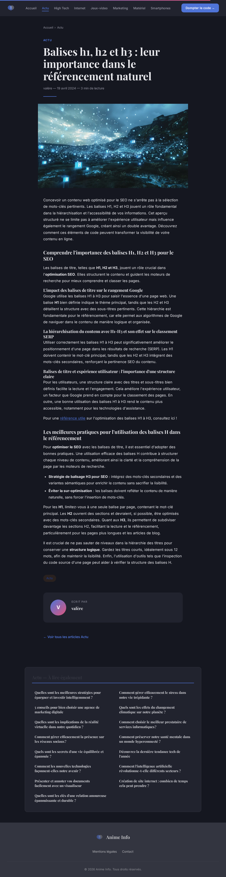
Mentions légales (104, 851)
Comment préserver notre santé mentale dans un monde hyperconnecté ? (154, 739)
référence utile (72, 418)
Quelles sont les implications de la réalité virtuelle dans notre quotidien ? (67, 724)
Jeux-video (99, 8)
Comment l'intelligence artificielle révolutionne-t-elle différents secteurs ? (150, 768)
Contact (128, 851)
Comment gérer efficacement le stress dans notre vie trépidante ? (152, 694)
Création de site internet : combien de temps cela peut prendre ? (153, 783)
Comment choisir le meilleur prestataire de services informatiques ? (152, 724)
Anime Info (118, 837)
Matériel (139, 8)
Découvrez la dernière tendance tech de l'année (149, 753)
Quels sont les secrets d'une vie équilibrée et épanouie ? (69, 753)
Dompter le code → (200, 8)
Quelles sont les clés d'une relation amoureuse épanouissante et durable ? (70, 797)
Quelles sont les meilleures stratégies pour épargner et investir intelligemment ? (68, 694)
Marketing (120, 8)
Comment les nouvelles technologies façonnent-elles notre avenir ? (63, 768)
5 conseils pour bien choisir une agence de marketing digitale (67, 709)
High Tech (61, 8)
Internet (79, 8)
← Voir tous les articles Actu (65, 637)
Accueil (31, 8)
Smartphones (161, 8)
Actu (45, 8)
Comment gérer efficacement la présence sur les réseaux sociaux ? (69, 739)
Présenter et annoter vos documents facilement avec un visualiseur (62, 783)
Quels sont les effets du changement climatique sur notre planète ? (147, 709)
